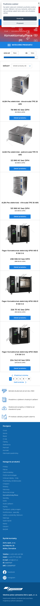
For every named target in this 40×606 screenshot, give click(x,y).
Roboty (5, 486)
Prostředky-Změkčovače (12, 481)
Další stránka (19, 382)
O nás (5, 439)
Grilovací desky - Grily (10, 478)
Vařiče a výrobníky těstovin (13, 515)
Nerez (5, 523)
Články (5, 442)
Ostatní (5, 526)
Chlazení (6, 484)
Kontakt (6, 450)
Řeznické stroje (8, 492)
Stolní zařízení (8, 504)
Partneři (6, 447)
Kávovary (6, 489)
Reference (7, 444)
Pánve (5, 469)
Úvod (6, 31)
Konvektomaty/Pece (19, 31)
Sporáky (6, 498)
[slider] (36, 57)
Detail (20, 118)
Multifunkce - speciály (11, 512)
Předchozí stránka (21, 375)
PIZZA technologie (10, 475)
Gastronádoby (8, 472)
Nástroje (6, 518)
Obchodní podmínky (10, 453)
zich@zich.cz (13, 560)
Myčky (5, 506)
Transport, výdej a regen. (12, 509)
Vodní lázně (7, 521)
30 (29, 379)
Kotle (5, 501)
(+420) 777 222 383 (14, 557)
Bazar (5, 436)
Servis (5, 433)
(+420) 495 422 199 (16, 554)
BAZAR (5, 529)
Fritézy (5, 466)
